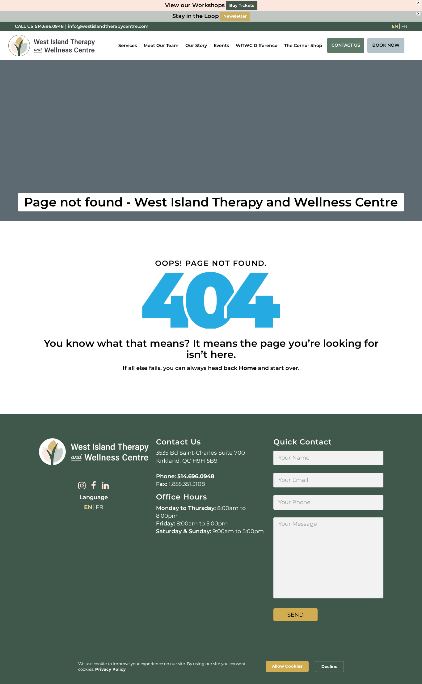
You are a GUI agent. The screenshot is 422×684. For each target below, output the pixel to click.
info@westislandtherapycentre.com (108, 26)
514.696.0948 (49, 26)
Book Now (385, 45)
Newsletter (235, 16)
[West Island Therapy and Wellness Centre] (51, 46)
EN (395, 26)
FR (404, 26)
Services (127, 45)
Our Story (196, 45)
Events (221, 45)
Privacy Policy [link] (110, 669)
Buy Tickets (241, 5)
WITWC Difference (256, 45)
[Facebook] (93, 486)
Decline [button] (329, 666)
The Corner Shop (303, 45)
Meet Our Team (161, 45)
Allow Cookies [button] (287, 666)
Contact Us (345, 45)
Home (247, 368)
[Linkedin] (105, 486)
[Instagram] (82, 486)
